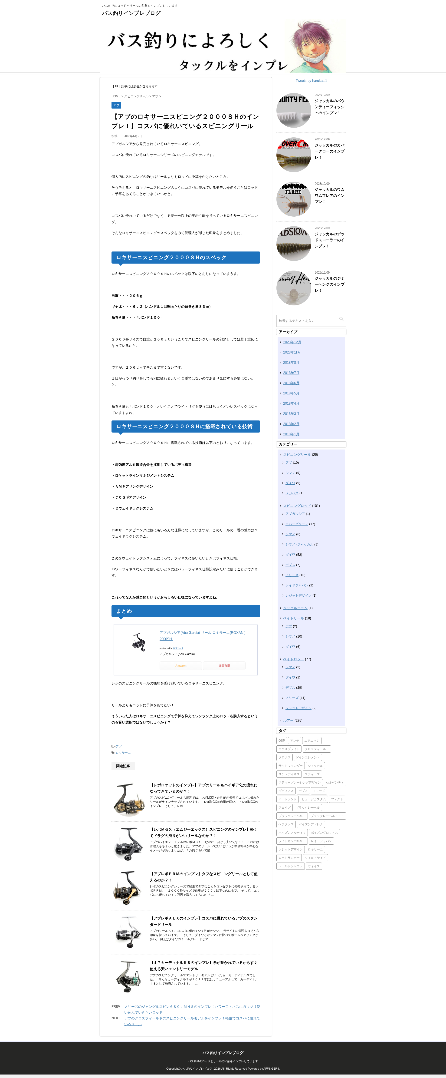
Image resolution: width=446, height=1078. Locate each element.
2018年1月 (291, 434)
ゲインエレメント (308, 757)
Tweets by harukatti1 (311, 81)
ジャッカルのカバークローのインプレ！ (329, 151)
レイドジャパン (296, 585)
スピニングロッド (297, 506)
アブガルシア (295, 514)
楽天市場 (224, 665)
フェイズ (285, 807)
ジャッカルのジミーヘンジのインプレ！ (329, 284)
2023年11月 (292, 352)
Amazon (180, 665)
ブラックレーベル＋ (292, 816)
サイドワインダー (291, 765)
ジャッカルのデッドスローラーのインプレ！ (329, 240)
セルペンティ (335, 782)
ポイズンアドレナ (311, 824)
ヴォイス (314, 866)
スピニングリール (297, 454)
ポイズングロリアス (324, 832)
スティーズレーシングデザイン (300, 782)
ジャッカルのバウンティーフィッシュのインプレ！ (329, 107)
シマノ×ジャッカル (299, 544)
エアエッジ (311, 740)
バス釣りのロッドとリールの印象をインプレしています (223, 1061)
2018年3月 (291, 414)
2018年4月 (291, 403)
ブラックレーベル (308, 807)
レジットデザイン (298, 595)
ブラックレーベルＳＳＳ (327, 816)
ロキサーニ (123, 752)
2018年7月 (291, 373)
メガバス (291, 493)
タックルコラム (295, 608)
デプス (290, 565)
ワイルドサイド (315, 858)
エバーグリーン (296, 524)
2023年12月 (292, 342)
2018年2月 (291, 424)
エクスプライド (289, 749)
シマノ (290, 473)
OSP (282, 740)
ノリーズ (291, 575)
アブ (119, 746)
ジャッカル (315, 765)
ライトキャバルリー (292, 841)
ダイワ (290, 483)
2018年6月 (291, 383)
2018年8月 (291, 362)
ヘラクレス (286, 824)
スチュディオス (289, 774)
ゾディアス (286, 791)
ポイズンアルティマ (292, 832)
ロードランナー (289, 858)
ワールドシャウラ (291, 866)
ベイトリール (293, 618)
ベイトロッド (293, 659)
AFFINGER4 (271, 1068)
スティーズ (312, 774)
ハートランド (288, 799)
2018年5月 (291, 393)
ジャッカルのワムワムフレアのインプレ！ (329, 196)
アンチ (294, 740)
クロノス (285, 757)
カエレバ (178, 648)
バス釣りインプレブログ (131, 13)
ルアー (288, 720)
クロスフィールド (317, 749)
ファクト (337, 799)
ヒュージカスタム (314, 799)
